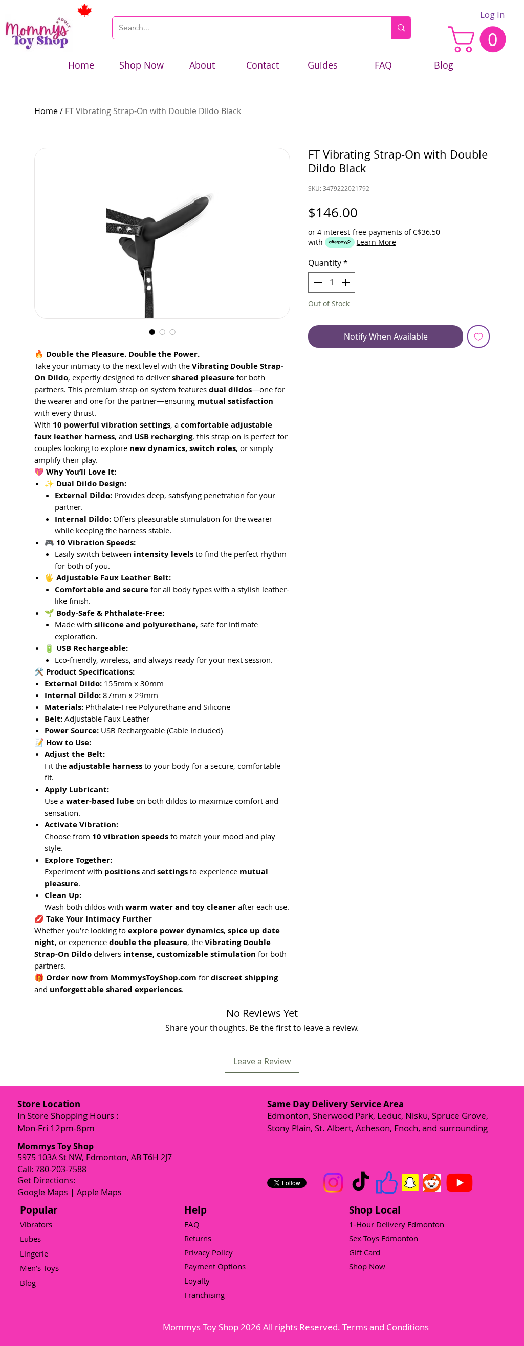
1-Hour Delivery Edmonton (396, 1224)
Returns (197, 1238)
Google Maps (42, 1192)
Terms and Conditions (385, 1327)
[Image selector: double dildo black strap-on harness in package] (172, 332)
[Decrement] (317, 282)
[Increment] (346, 282)
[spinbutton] (331, 282)
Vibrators (36, 1224)
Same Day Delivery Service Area (335, 1104)
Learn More (376, 242)
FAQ (192, 1224)
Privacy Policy (208, 1252)
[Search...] (401, 28)
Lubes (30, 1238)
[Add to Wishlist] (478, 336)
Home (46, 111)
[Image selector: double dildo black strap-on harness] (152, 332)
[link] (480, 39)
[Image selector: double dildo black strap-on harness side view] (162, 332)
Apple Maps (99, 1192)
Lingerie (34, 1253)
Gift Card (364, 1252)
